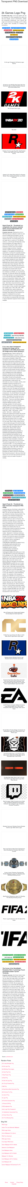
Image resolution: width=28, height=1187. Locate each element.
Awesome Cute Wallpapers (8, 1147)
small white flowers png (8, 961)
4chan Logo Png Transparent (9, 1109)
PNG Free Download (7, 1136)
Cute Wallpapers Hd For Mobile (9, 1153)
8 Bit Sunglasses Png (7, 1106)
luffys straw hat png (19, 338)
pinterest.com (9, 1056)
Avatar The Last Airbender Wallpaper (10, 1127)
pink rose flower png (8, 495)
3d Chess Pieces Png (7, 1115)
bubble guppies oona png (19, 216)
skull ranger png (8, 957)
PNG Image (4, 1124)
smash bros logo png (18, 957)
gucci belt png (19, 32)
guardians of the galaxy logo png (14, 37)
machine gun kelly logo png (19, 342)
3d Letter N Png (5, 1095)
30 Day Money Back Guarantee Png (10, 1089)
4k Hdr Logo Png (6, 1066)
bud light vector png (9, 214)
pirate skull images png (14, 499)
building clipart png (7, 216)
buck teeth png (14, 221)
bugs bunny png (19, 214)
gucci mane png (8, 30)
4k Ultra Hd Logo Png (7, 1080)
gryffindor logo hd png (18, 30)
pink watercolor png (8, 493)
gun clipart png (14, 34)
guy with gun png (14, 39)
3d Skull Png (5, 1077)
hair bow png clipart (10, 32)
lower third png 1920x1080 (18, 335)
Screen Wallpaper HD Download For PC (11, 1164)
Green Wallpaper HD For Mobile (9, 1144)
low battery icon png (19, 333)
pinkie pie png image (19, 495)
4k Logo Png (5, 1097)
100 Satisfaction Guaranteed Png (9, 1112)
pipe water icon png (18, 490)
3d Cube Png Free (6, 1072)
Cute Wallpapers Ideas (7, 1150)
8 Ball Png (4, 1086)
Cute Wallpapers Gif (6, 1162)
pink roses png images (19, 493)
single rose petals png (20, 961)
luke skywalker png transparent (14, 340)
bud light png (8, 219)
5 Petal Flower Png (6, 1075)
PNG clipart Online (6, 1139)
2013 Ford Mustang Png (7, 1118)
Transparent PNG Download (14, 1)
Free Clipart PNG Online (7, 1141)
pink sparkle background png (18, 497)
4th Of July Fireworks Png (8, 1083)
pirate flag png (8, 490)
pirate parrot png (6, 497)
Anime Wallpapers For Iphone (9, 1133)
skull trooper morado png (20, 959)
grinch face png (6, 28)
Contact (12, 1182)
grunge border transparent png (18, 28)
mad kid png (7, 335)
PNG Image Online (6, 1130)
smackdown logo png (7, 959)
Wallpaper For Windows (7, 1156)
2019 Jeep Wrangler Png (8, 1063)
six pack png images (14, 964)
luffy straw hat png (8, 333)
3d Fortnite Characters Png (8, 1100)
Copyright (14, 1184)
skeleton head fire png (8, 955)
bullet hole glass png (10, 212)
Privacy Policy (20, 1182)
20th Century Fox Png (7, 1092)
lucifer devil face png (9, 338)
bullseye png (20, 212)
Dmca (6, 1182)
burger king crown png (18, 219)
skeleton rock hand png (19, 955)
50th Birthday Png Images (8, 1069)
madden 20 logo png (7, 342)
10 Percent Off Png (6, 1103)
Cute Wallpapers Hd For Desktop (9, 1159)
